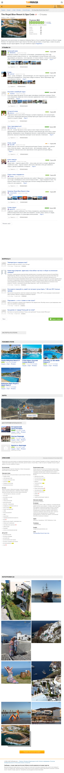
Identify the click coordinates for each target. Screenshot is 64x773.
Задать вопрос (56, 319)
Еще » (4, 319)
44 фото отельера (20, 36)
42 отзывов (34, 363)
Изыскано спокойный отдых (17, 92)
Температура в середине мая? (17, 262)
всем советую (12, 159)
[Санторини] (20, 62)
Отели (28, 6)
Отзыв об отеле (13, 111)
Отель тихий (12, 143)
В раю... (10, 72)
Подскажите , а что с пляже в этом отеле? (21, 300)
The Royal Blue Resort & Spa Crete (41, 533)
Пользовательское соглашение (22, 762)
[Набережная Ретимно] (12, 62)
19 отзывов (13, 386)
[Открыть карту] (28, 419)
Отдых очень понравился (16, 174)
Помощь (21, 761)
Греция (3, 17)
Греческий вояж (13, 51)
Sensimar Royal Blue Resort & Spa (18, 191)
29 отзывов (13, 362)
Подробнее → (40, 43)
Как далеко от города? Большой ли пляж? (21, 310)
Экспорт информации (44, 761)
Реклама (26, 761)
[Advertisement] (31, 238)
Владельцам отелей (33, 761)
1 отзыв (23, 447)
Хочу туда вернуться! (15, 126)
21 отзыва (55, 363)
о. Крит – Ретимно (10, 17)
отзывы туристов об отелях (17, 765)
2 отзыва (23, 430)
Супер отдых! (12, 207)
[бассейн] (20, 102)
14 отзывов (48, 23)
